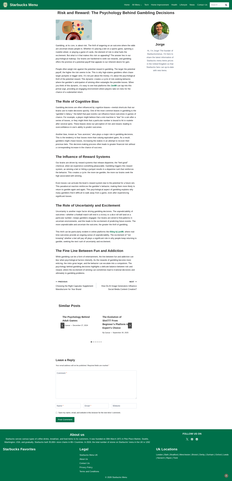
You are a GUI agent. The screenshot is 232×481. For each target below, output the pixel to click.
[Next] (130, 325)
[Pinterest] (192, 439)
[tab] (91, 342)
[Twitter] (187, 439)
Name (60, 406)
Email (88, 406)
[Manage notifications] (226, 476)
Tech (146, 5)
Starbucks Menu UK (89, 455)
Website (116, 406)
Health (174, 5)
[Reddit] (196, 439)
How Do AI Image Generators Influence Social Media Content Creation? (119, 285)
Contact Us (202, 5)
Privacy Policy (86, 467)
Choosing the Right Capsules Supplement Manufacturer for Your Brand (74, 285)
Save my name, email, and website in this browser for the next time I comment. (89, 413)
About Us (84, 459)
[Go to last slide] (62, 325)
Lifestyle (183, 5)
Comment (62, 373)
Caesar (67, 325)
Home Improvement (160, 5)
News (192, 5)
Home (127, 5)
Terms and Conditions (89, 471)
